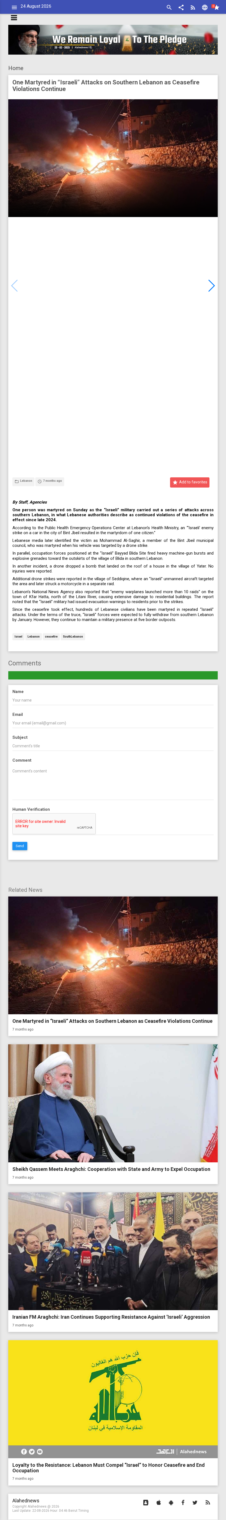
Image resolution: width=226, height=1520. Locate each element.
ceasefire (51, 636)
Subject (20, 737)
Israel (18, 636)
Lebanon (34, 636)
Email (17, 714)
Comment (21, 760)
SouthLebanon (73, 636)
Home (15, 68)
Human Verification (31, 809)
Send (20, 846)
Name (18, 691)
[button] (181, 8)
